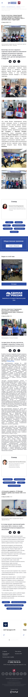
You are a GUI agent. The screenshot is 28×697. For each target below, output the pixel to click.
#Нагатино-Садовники (9, 482)
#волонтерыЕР (7, 228)
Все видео (14, 284)
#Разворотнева (7, 479)
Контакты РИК (18, 653)
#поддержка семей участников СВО (14, 605)
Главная (3, 6)
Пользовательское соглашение (14, 681)
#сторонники (14, 231)
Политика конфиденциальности (14, 682)
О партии (4, 651)
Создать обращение (14, 246)
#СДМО (6, 225)
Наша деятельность (11, 6)
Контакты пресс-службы (8, 657)
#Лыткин (6, 602)
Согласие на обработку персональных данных (14, 685)
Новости (18, 6)
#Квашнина (18, 222)
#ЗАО (9, 222)
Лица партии (18, 651)
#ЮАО (21, 482)
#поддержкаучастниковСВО (14, 608)
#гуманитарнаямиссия (19, 225)
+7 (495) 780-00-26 (14, 662)
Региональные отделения (5, 654)
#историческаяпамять (14, 485)
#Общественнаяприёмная (19, 602)
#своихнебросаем (19, 228)
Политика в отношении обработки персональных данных (14, 684)
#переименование (19, 479)
